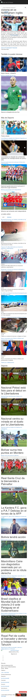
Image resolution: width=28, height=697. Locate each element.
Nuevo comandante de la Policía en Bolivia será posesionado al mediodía (12, 339)
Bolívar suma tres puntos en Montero (10, 455)
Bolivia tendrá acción (6, 540)
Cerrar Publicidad (22, 692)
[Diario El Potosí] (7, 2)
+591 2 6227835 (5, 672)
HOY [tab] (3, 217)
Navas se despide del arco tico (8, 75)
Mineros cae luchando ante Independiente (11, 189)
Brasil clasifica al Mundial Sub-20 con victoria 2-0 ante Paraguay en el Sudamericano (14, 614)
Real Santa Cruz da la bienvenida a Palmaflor (12, 487)
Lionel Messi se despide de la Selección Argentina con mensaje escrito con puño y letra (14, 138)
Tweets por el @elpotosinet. (7, 362)
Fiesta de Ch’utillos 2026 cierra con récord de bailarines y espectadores (12, 247)
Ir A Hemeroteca (14, 35)
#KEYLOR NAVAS (5, 48)
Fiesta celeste (4, 120)
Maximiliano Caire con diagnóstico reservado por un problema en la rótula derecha (13, 576)
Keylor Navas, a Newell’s (7, 56)
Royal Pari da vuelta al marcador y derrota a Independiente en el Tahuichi (11, 648)
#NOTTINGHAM (13, 48)
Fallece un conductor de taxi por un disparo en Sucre (13, 317)
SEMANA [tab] (9, 217)
